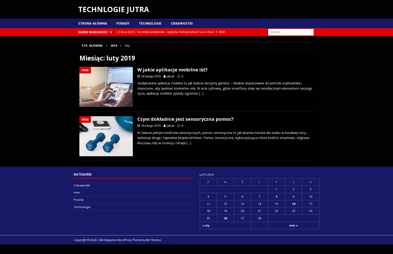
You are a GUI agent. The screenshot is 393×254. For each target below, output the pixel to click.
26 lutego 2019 (151, 76)
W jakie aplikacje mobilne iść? (172, 70)
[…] (201, 93)
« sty (205, 225)
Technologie (150, 23)
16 (293, 204)
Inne (77, 192)
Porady (122, 23)
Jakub (170, 76)
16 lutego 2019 (151, 125)
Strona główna (92, 23)
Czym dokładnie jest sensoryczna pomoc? (185, 119)
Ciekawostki (182, 23)
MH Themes (153, 240)
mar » (293, 225)
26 (225, 218)
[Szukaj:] (291, 32)
